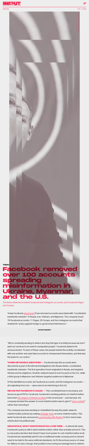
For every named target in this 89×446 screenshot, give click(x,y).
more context (78, 401)
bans (51, 413)
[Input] (12, 3)
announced (29, 313)
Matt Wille (6, 9)
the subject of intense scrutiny (32, 397)
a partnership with (50, 417)
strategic (44, 413)
